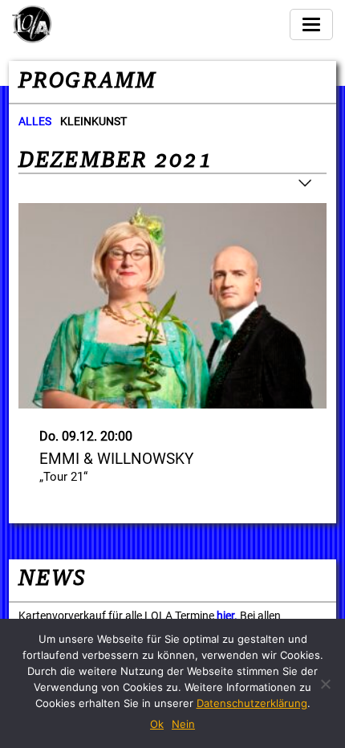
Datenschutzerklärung (252, 703)
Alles (34, 121)
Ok (157, 724)
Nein (183, 724)
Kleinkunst (93, 121)
